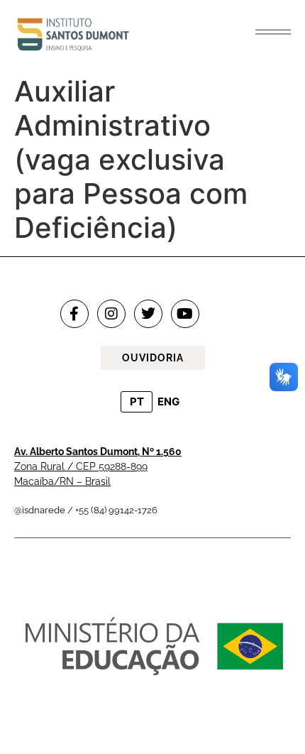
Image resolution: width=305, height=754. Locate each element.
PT (137, 401)
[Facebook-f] (74, 314)
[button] (273, 32)
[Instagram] (111, 314)
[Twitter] (148, 314)
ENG (168, 401)
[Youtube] (185, 314)
